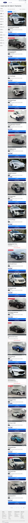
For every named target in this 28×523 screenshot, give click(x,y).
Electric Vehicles (4, 516)
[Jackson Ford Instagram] (24, 0)
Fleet (9, 517)
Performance (4, 515)
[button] (25, 2)
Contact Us (22, 515)
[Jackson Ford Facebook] (23, 0)
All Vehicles (3, 513)
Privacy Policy (22, 518)
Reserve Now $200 (17, 35)
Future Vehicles (4, 518)
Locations (21, 0)
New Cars (9, 513)
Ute (2, 517)
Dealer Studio (7, 522)
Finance (9, 516)
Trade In (9, 518)
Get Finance (17, 58)
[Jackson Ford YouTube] (25, 0)
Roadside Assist (17, 516)
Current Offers (10, 515)
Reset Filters (9, 11)
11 (21, 507)
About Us (22, 513)
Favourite (23, 26)
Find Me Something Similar (17, 247)
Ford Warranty (16, 515)
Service (15, 513)
